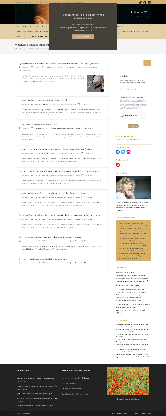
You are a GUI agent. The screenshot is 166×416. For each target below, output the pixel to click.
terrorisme (121, 300)
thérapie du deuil (131, 300)
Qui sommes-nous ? (27, 26)
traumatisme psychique (139, 304)
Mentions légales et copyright (119, 413)
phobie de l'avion (120, 295)
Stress (127, 295)
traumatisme (122, 304)
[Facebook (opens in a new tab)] (145, 2)
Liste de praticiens (141, 31)
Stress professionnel (135, 297)
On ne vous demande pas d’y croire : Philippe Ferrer (132, 344)
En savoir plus (120, 210)
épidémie (119, 313)
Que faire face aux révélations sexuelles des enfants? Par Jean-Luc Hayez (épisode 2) (59, 63)
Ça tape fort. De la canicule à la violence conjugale (132, 334)
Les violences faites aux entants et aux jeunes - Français (59, 67)
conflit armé (145, 278)
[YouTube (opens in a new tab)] (149, 2)
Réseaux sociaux (146, 413)
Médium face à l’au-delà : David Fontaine (129, 354)
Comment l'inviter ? (69, 383)
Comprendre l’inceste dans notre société (38, 125)
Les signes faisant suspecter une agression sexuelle (44, 100)
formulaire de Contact (81, 378)
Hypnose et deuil (129, 289)
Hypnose (120, 288)
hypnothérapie (120, 292)
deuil (118, 284)
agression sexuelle (121, 272)
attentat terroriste (138, 275)
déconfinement (125, 285)
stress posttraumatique (122, 297)
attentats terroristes (123, 275)
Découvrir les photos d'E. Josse (128, 399)
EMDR (132, 285)
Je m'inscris (83, 37)
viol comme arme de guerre (129, 307)
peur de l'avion (142, 292)
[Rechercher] (147, 63)
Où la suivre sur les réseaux (71, 389)
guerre (137, 285)
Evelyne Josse (25, 67)
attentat (130, 272)
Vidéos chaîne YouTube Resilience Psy (87, 67)
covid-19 (143, 281)
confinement (137, 278)
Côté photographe (35, 36)
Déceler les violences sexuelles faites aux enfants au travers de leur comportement (59, 171)
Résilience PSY (139, 12)
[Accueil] (17, 26)
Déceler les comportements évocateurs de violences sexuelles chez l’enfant (55, 149)
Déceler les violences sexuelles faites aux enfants (43, 259)
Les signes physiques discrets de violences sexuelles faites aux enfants (53, 193)
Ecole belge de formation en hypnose (75, 394)
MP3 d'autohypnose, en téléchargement (128, 140)
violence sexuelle (139, 310)
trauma (140, 300)
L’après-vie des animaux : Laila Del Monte (129, 357)
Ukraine (118, 307)
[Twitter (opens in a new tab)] (140, 2)
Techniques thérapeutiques (27, 31)
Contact (19, 36)
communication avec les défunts (124, 278)
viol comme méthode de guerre (124, 310)
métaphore (128, 292)
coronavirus (134, 281)
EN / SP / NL (126, 31)
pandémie (134, 292)
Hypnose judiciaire (139, 289)
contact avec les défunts (122, 281)
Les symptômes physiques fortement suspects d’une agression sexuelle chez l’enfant (60, 215)
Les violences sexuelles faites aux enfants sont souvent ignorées (50, 237)
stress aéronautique (135, 295)
